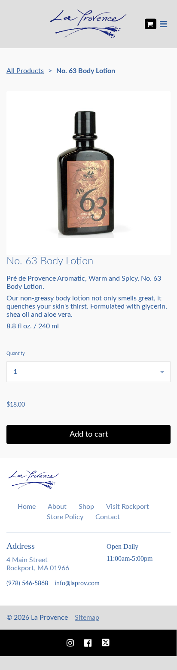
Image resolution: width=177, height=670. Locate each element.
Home (27, 506)
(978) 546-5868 (27, 584)
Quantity (15, 353)
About (57, 506)
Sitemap (87, 617)
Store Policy (65, 517)
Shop (86, 506)
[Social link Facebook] (88, 642)
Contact (107, 517)
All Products (25, 70)
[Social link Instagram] (70, 642)
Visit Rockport (127, 506)
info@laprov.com (77, 584)
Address (20, 546)
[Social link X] (106, 642)
